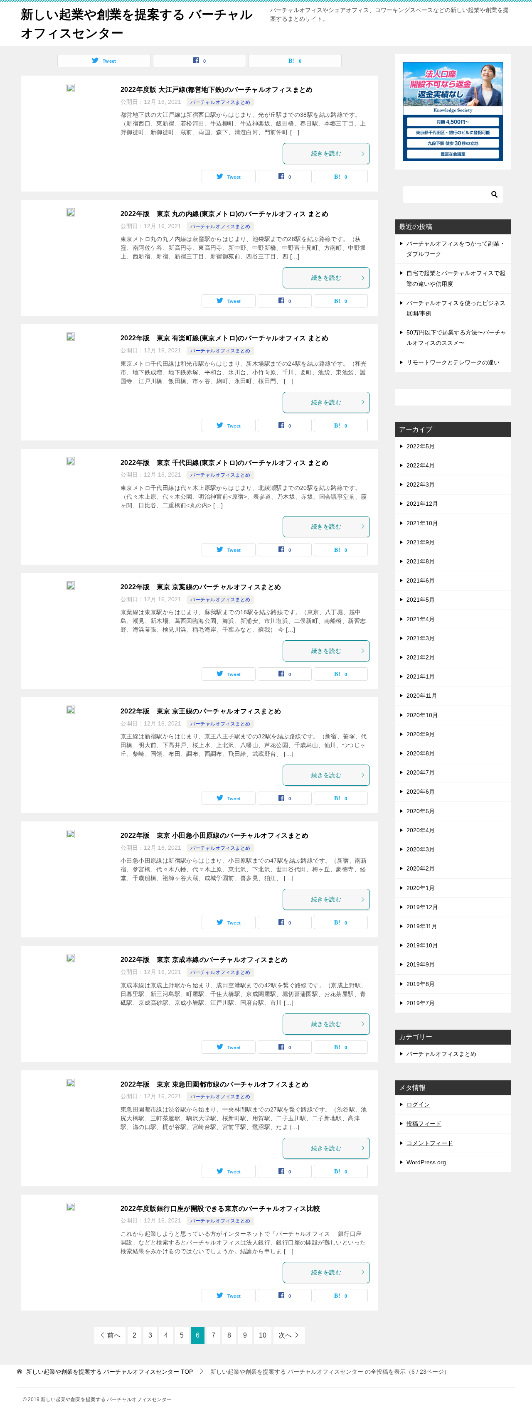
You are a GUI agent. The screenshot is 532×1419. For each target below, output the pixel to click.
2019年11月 (421, 926)
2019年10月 (422, 945)
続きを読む (326, 153)
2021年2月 (420, 657)
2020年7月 (420, 772)
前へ (114, 1335)
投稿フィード (423, 1123)
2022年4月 (420, 465)
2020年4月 (420, 830)
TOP (109, 1371)
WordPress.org (426, 1162)
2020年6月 (420, 791)
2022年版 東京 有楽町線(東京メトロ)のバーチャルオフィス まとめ (224, 338)
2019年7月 (420, 1003)
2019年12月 (422, 907)
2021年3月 (420, 638)
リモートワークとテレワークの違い (453, 362)
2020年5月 (420, 811)
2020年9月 (420, 734)
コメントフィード (429, 1143)
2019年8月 (420, 984)
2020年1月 (420, 888)
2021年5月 (420, 599)
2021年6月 (420, 580)
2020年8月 (420, 753)
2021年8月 (420, 561)
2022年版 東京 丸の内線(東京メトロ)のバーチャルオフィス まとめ (224, 213)
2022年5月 (420, 446)
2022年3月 (420, 484)
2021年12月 (422, 503)
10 (262, 1335)
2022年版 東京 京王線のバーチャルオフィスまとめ (201, 711)
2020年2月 (420, 868)
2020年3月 (420, 849)
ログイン (418, 1104)
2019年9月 (420, 964)
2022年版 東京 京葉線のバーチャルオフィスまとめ (201, 586)
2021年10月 (422, 523)
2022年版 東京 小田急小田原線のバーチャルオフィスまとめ (214, 835)
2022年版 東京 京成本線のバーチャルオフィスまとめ (204, 959)
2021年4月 (420, 619)
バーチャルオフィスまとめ (220, 102)
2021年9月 (420, 542)
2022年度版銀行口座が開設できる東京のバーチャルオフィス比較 (220, 1208)
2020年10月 (422, 715)
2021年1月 (420, 676)
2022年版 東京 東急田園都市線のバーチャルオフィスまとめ (214, 1084)
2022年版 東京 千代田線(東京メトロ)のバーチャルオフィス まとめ (224, 462)
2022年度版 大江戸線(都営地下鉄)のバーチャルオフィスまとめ (217, 89)
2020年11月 (421, 695)
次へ (285, 1335)
